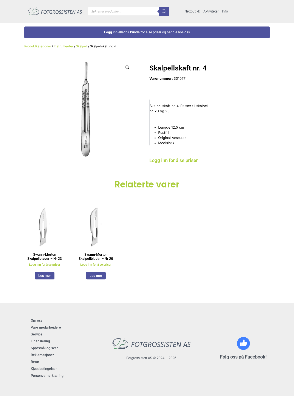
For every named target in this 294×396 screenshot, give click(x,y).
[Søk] (164, 11)
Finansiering (40, 341)
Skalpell (81, 46)
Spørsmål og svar (44, 348)
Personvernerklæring (47, 376)
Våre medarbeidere (46, 327)
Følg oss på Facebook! (243, 357)
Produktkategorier (37, 46)
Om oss (36, 320)
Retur (35, 362)
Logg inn (111, 32)
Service (36, 334)
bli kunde (132, 32)
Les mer (44, 276)
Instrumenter (63, 46)
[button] (127, 67)
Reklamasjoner (42, 355)
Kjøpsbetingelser (44, 369)
